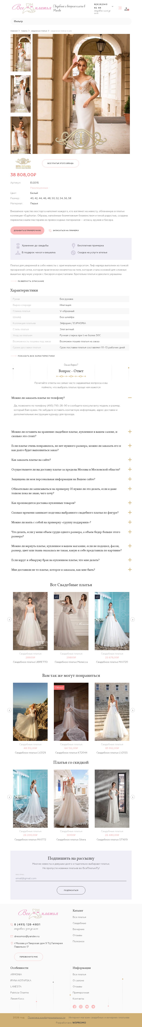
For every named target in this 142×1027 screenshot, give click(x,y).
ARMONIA (16, 974)
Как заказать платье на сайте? (31, 460)
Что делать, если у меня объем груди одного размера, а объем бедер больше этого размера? (65, 534)
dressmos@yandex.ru (26, 936)
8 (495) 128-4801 (27, 924)
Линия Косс (17, 998)
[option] (20, 52)
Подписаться (71, 890)
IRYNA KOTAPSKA (20, 980)
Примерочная (81, 992)
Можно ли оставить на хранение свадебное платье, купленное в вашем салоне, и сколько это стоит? (64, 434)
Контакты (78, 998)
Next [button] (132, 619)
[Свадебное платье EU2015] (81, 94)
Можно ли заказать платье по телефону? (38, 398)
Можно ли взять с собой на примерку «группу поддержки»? (51, 522)
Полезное (78, 941)
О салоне (78, 980)
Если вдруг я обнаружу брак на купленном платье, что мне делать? (55, 560)
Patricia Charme (19, 992)
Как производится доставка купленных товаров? (43, 503)
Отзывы (77, 935)
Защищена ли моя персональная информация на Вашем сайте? (53, 479)
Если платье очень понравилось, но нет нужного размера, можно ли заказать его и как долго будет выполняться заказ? (66, 448)
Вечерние (78, 929)
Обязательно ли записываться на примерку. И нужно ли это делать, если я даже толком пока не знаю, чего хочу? (64, 491)
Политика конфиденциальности (46, 1017)
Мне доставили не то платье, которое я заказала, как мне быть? (53, 570)
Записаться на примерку (66, 230)
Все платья (79, 917)
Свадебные (79, 923)
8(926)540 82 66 (101, 6)
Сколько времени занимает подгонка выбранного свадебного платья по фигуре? (64, 512)
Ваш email (20, 874)
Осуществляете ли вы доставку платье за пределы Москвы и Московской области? (65, 469)
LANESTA (15, 986)
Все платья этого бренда (60, 163)
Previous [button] (9, 619)
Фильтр (18, 21)
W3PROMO (79, 1022)
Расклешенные (39, 187)
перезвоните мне (29, 957)
